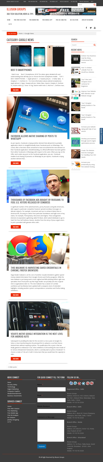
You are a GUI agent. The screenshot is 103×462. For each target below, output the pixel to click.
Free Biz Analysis (64, 1)
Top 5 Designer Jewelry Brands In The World (88, 105)
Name (40, 385)
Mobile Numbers (44, 406)
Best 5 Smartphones (21, 70)
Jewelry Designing (84, 1)
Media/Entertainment (14, 393)
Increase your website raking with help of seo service (88, 129)
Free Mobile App (54, 1)
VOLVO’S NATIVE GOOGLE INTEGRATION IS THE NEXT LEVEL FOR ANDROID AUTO (37, 335)
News (9, 382)
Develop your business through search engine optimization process (88, 141)
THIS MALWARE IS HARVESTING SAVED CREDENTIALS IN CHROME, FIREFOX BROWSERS (36, 269)
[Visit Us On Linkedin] (75, 385)
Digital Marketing (13, 389)
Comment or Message (45, 417)
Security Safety (12, 385)
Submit (42, 446)
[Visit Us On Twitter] (83, 385)
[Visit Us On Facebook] (71, 385)
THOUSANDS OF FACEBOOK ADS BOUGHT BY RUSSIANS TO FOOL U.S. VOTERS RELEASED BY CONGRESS (37, 201)
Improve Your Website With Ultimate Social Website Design (88, 93)
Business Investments (14, 396)
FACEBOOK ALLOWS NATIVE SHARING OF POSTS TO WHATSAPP (34, 137)
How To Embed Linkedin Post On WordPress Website (87, 70)
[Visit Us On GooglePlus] (79, 385)
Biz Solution (74, 1)
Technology (11, 387)
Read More (16, 90)
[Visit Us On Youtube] (87, 385)
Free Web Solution (32, 1)
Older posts (13, 367)
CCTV (92, 1)
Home (25, 1)
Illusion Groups (16, 9)
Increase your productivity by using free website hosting (88, 164)
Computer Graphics (13, 391)
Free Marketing (43, 1)
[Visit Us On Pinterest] (92, 385)
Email (40, 395)
